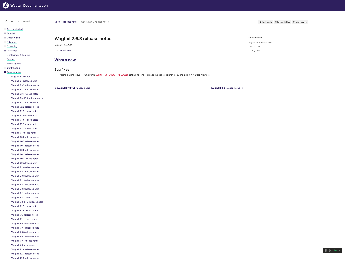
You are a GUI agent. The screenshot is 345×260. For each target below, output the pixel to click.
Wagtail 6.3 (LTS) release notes (27, 98)
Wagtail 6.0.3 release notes (25, 150)
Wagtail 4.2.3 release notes (25, 253)
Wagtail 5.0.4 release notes (25, 227)
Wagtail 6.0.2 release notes (25, 154)
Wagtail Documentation (29, 5)
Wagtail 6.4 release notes (24, 81)
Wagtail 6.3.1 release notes (24, 93)
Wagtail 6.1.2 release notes (24, 124)
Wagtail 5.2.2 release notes (25, 193)
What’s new (65, 50)
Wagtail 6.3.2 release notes (25, 89)
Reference (12, 50)
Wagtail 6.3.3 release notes (25, 85)
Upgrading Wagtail (20, 76)
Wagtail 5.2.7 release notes (25, 171)
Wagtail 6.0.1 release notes (24, 158)
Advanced (12, 42)
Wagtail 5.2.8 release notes (25, 167)
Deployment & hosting (18, 55)
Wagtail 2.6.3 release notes (260, 42)
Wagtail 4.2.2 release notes (25, 258)
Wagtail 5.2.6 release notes (25, 176)
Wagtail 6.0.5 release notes (25, 141)
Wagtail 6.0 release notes (24, 163)
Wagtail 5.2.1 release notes (24, 197)
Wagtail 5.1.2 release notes (24, 210)
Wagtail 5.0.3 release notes (25, 232)
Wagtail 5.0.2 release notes (25, 236)
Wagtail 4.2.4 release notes (25, 249)
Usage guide (13, 37)
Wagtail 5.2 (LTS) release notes (27, 201)
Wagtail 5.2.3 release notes (25, 189)
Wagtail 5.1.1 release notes (24, 214)
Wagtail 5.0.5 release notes (25, 223)
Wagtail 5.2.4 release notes (25, 184)
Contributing (13, 68)
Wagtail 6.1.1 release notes (24, 128)
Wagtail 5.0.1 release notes (24, 240)
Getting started (15, 29)
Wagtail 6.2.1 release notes (24, 111)
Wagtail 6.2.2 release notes (25, 106)
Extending (12, 46)
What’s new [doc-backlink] (65, 60)
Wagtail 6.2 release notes (24, 115)
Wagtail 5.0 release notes (24, 245)
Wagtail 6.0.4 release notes (25, 145)
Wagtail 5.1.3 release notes (24, 206)
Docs (57, 21)
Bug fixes (256, 50)
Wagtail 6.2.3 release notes (25, 102)
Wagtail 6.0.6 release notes (25, 137)
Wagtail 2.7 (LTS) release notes (72, 88)
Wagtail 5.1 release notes (24, 219)
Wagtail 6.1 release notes (23, 132)
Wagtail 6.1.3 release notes (24, 119)
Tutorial (11, 33)
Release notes (14, 72)
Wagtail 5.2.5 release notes (25, 180)
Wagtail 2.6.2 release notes (227, 88)
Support (11, 59)
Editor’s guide (14, 63)
